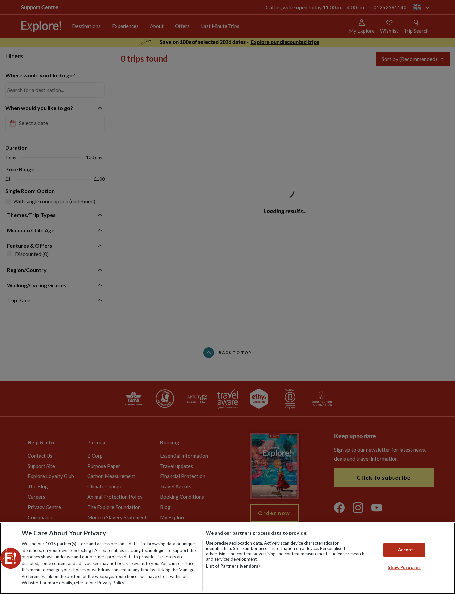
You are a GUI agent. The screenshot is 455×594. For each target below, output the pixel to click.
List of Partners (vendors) (233, 566)
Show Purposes (404, 567)
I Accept (404, 549)
